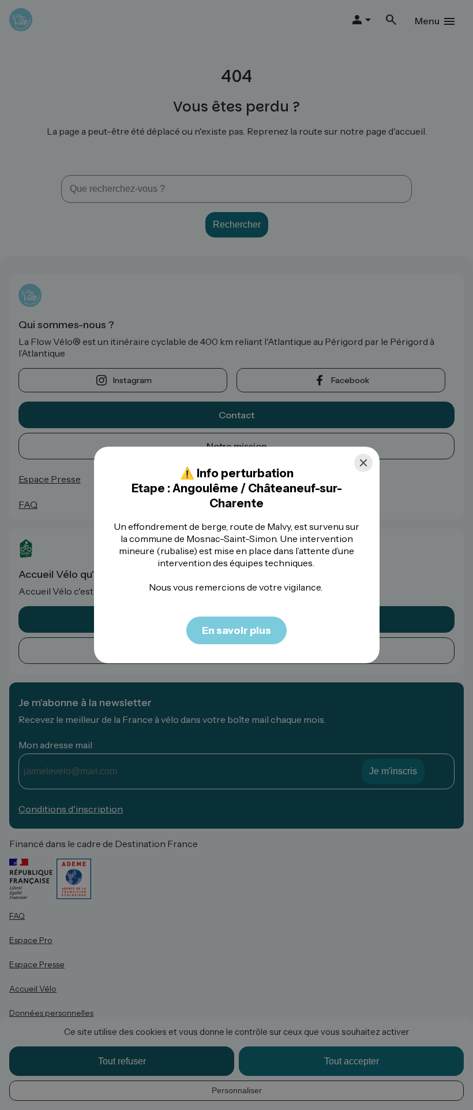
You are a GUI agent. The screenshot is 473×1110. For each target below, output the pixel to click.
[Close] (363, 463)
